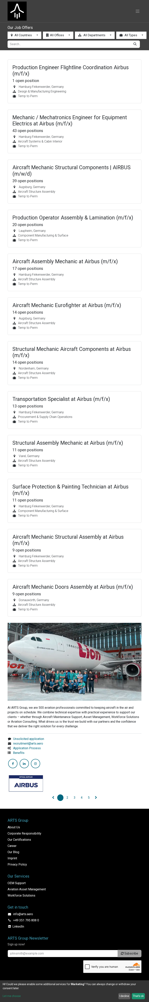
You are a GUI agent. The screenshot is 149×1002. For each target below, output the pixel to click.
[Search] (135, 44)
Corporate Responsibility (24, 833)
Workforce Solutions (21, 895)
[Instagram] (35, 763)
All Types (131, 35)
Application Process (27, 748)
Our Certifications (19, 839)
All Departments (94, 35)
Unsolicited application (28, 739)
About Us (14, 827)
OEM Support (17, 883)
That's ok (138, 996)
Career (12, 846)
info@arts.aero (23, 914)
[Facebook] (12, 763)
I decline (124, 996)
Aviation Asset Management (27, 889)
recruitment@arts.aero (28, 743)
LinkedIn (18, 926)
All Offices (57, 35)
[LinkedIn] (24, 763)
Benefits (18, 753)
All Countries (23, 35)
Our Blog (13, 852)
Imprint (12, 858)
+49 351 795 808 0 (26, 920)
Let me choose (12, 996)
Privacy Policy (17, 864)
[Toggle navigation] (137, 11)
